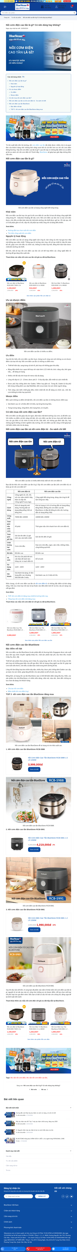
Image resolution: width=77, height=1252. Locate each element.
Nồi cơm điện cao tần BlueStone (19, 103)
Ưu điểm (14, 92)
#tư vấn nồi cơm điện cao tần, (37, 1078)
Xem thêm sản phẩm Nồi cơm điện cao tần (38, 640)
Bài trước (34, 1089)
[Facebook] (63, 1196)
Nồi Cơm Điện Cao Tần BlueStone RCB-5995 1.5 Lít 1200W (38, 629)
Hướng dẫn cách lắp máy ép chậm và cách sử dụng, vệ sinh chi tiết (36, 1113)
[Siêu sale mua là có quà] (38, 128)
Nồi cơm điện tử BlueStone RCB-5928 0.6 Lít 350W (37, 284)
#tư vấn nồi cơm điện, (18, 1078)
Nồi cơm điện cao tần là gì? (18, 81)
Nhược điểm (15, 95)
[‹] (7, 276)
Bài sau (43, 1089)
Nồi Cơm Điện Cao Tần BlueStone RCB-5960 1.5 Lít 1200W (16, 629)
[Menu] (5, 7)
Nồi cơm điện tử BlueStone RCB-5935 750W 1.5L (15, 284)
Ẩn (23, 77)
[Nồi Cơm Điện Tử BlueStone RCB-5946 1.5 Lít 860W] (38, 1014)
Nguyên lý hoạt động (17, 86)
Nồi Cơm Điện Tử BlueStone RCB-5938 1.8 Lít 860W (60, 284)
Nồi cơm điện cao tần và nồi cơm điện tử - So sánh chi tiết (27, 101)
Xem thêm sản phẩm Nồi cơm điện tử (38, 295)
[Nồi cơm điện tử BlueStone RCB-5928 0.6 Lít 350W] (38, 271)
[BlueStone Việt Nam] (22, 6)
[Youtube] (71, 1196)
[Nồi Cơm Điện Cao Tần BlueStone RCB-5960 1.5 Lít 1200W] (16, 615)
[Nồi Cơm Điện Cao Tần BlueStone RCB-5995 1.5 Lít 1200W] (38, 615)
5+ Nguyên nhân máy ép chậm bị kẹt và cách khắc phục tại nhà (34, 1130)
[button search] (74, 13)
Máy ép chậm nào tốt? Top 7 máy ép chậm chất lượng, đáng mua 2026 (36, 1121)
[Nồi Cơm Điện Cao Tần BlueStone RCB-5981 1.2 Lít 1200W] (60, 615)
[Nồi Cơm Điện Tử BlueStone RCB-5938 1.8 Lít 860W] (60, 271)
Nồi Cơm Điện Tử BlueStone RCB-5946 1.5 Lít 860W (38, 1028)
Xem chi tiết (34, 769)
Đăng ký (42, 1196)
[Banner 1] (38, 1)
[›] (68, 276)
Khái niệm (14, 83)
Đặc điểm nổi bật (16, 106)
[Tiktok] (67, 1196)
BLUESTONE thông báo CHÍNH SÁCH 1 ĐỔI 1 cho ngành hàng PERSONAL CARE (40, 1138)
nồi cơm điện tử (41, 583)
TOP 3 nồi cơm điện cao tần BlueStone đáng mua (27, 109)
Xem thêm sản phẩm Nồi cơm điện (38, 1039)
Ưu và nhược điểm (15, 89)
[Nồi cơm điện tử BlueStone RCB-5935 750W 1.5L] (16, 271)
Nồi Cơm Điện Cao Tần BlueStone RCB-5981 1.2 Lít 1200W (60, 629)
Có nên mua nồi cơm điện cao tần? (20, 98)
